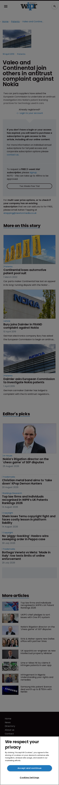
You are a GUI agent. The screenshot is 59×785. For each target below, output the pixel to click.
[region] (29, 760)
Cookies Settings (29, 777)
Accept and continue (30, 768)
